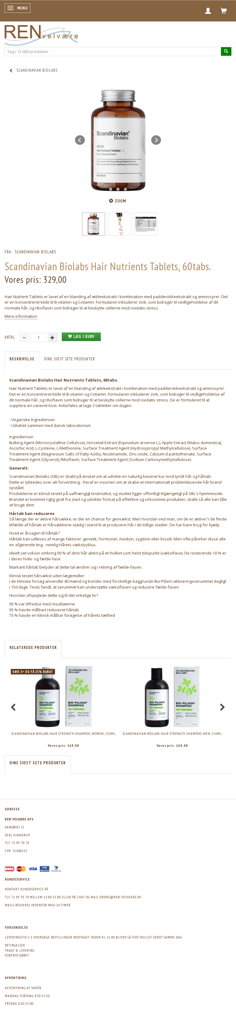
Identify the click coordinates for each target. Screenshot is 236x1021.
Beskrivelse (22, 359)
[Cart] (223, 10)
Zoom (120, 201)
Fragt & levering (19, 950)
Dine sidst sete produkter (69, 359)
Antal (10, 337)
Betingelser (15, 945)
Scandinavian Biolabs (35, 252)
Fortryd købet (17, 955)
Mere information (21, 316)
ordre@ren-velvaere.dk (120, 897)
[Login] (208, 10)
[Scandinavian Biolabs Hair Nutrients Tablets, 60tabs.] (118, 140)
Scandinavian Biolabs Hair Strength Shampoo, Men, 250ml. (172, 733)
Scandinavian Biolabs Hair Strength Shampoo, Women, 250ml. (63, 733)
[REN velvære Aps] (41, 34)
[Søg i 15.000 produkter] (226, 51)
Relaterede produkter (33, 647)
